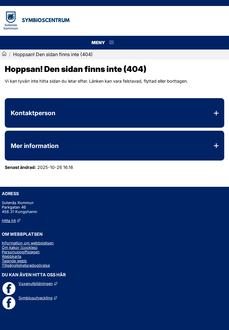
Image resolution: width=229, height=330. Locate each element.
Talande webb (14, 261)
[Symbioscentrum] (4, 54)
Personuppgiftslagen (21, 252)
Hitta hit (11, 220)
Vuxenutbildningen (37, 283)
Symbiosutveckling (37, 298)
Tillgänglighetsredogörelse (26, 265)
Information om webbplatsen (28, 243)
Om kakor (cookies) (20, 247)
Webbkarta (11, 256)
